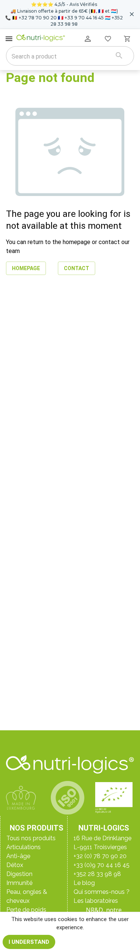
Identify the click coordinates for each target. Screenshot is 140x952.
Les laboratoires (96, 900)
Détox (14, 865)
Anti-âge (18, 856)
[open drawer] (8, 38)
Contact (76, 268)
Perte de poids (26, 909)
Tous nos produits (31, 838)
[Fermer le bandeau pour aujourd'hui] (132, 14)
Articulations (23, 847)
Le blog (84, 882)
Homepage (26, 268)
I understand (29, 942)
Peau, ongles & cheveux (26, 896)
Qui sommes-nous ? (102, 891)
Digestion (19, 873)
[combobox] (60, 57)
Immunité (19, 882)
